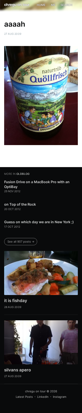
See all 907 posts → (20, 241)
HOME (41, 5)
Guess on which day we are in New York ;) (39, 222)
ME (53, 5)
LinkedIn (43, 396)
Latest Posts (24, 396)
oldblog (23, 173)
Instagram (59, 396)
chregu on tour (17, 4)
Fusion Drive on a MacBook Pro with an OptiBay (37, 184)
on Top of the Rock (20, 204)
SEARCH (66, 5)
